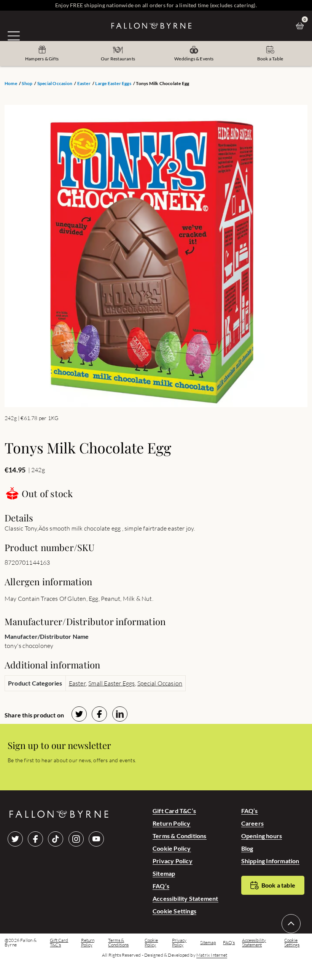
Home (11, 83)
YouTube (96, 839)
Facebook (35, 839)
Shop (27, 83)
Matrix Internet (211, 955)
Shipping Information (270, 860)
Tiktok (55, 839)
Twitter (15, 839)
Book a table (278, 885)
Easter (84, 83)
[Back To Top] (291, 923)
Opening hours (261, 835)
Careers (252, 823)
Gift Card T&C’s (174, 810)
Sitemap (164, 873)
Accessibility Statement (185, 898)
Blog (247, 848)
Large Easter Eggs (113, 83)
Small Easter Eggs (111, 683)
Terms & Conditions (180, 835)
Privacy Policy (173, 860)
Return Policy (172, 823)
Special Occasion (54, 83)
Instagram (76, 839)
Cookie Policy (172, 848)
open (14, 36)
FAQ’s (161, 885)
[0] (301, 26)
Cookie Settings (174, 911)
